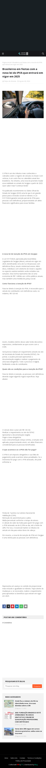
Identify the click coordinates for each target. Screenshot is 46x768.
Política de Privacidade (23, 761)
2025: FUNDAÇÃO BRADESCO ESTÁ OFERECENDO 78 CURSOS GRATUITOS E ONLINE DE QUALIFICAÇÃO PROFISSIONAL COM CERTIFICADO (28, 717)
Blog (36, 765)
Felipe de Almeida (10, 81)
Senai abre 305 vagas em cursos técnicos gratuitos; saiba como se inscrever (28, 731)
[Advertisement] (23, 25)
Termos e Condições (34, 758)
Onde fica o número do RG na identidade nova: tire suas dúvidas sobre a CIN (26, 703)
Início (6, 758)
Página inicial (6, 62)
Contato (22, 758)
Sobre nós (13, 758)
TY (22, 765)
